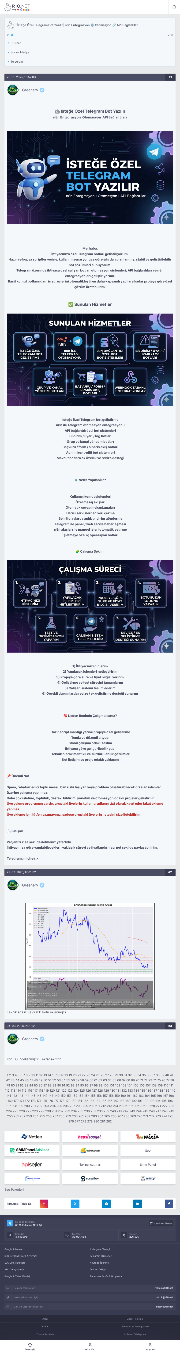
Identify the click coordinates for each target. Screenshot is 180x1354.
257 (55, 1116)
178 (62, 1101)
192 (145, 1101)
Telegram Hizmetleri (101, 1255)
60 (91, 1080)
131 (118, 1090)
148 (50, 1095)
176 (50, 1101)
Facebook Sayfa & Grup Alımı (106, 1276)
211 (97, 1106)
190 (134, 1101)
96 (87, 1085)
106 (142, 1085)
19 (70, 1075)
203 (46, 1106)
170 (16, 1101)
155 (93, 1095)
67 (123, 1080)
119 (46, 1090)
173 (33, 1101)
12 (41, 1075)
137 (154, 1090)
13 (45, 1075)
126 (88, 1090)
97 (91, 1085)
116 (29, 1090)
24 (93, 1075)
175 (44, 1101)
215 (121, 1106)
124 (76, 1090)
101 (111, 1085)
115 (24, 1090)
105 (136, 1085)
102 (117, 1085)
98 (96, 1085)
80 (13, 1085)
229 (41, 1111)
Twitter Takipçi (98, 1269)
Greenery (30, 90)
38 (158, 1075)
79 (8, 1085)
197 (8, 1106)
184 (97, 1101)
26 (102, 1075)
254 (35, 1116)
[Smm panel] (32, 1150)
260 (75, 1116)
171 (21, 1101)
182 (85, 1101)
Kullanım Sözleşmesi (135, 1334)
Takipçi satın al (90, 1164)
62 (100, 1080)
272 (151, 1116)
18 (66, 1075)
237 (93, 1111)
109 (160, 1085)
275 (170, 1116)
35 (144, 1075)
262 (87, 1116)
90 (59, 1085)
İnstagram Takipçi (100, 1249)
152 (74, 1095)
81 (17, 1085)
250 (10, 1116)
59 (87, 1080)
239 (106, 1111)
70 (137, 1080)
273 (158, 1116)
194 (158, 1101)
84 (31, 1085)
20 (75, 1075)
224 (9, 1111)
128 (100, 1090)
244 (139, 1111)
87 (45, 1085)
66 (119, 1080)
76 (163, 1080)
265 (107, 1116)
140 (172, 1090)
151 (69, 1095)
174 (39, 1101)
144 (26, 1095)
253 (29, 1116)
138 (160, 1090)
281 (102, 1121)
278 (83, 1121)
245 (145, 1111)
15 (53, 1075)
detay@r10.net (164, 1306)
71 (141, 1080)
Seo (148, 1150)
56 (73, 1080)
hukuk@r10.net (164, 1297)
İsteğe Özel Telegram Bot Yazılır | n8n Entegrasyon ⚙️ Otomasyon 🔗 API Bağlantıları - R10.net (17, 7)
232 (61, 1111)
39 (162, 1075)
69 (133, 1080)
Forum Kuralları (45, 1334)
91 (63, 1085)
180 (73, 1101)
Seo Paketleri (14, 1189)
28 (111, 1075)
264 (100, 1116)
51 (49, 1080)
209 (85, 1106)
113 (13, 1090)
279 (90, 1121)
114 (18, 1090)
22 (84, 1075)
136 (148, 1090)
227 (28, 1111)
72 (146, 1080)
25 (98, 1075)
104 (129, 1085)
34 (139, 1075)
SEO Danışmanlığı (14, 1269)
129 (106, 1090)
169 (10, 1101)
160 (123, 1095)
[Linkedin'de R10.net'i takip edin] (137, 1204)
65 (114, 1080)
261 (81, 1116)
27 (107, 1075)
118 (40, 1090)
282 (109, 1121)
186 (109, 1101)
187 (115, 1101)
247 (158, 1111)
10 (33, 1075)
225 (15, 1111)
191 (140, 1101)
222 (165, 1106)
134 (136, 1090)
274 (164, 1116)
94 (77, 1085)
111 (171, 1085)
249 (171, 1111)
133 (130, 1090)
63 (105, 1080)
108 (154, 1085)
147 (44, 1095)
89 (54, 1085)
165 (153, 1095)
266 (113, 1116)
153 (80, 1095)
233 (67, 1111)
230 (48, 1111)
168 (171, 1095)
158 (111, 1095)
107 (148, 1085)
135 (142, 1090)
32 (130, 1075)
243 (132, 1111)
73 (150, 1080)
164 (147, 1095)
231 (54, 1111)
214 (115, 1106)
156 (99, 1095)
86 (40, 1085)
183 (91, 1101)
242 (125, 1111)
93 (73, 1085)
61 (96, 1080)
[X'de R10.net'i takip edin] (75, 1204)
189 (128, 1101)
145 (32, 1095)
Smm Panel (148, 1164)
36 (148, 1075)
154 (87, 1095)
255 (42, 1116)
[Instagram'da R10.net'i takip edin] (44, 1204)
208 (79, 1106)
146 (38, 1095)
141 (8, 1095)
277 (77, 1121)
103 (123, 1085)
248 (165, 1111)
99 (100, 1085)
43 (13, 1080)
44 (17, 1080)
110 (166, 1085)
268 (126, 1116)
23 (88, 1075)
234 (74, 1111)
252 (22, 1116)
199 (20, 1106)
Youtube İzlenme (99, 1262)
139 (166, 1090)
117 (35, 1090)
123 (70, 1090)
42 (8, 1080)
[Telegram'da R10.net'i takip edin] (106, 1204)
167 (165, 1095)
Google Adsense (13, 1249)
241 (119, 1111)
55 (68, 1080)
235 (80, 1111)
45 (22, 1080)
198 (14, 1106)
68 (128, 1080)
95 (82, 1085)
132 (124, 1090)
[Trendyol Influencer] (148, 1136)
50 (45, 1080)
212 (103, 1106)
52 (54, 1080)
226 (22, 1111)
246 (152, 1111)
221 (158, 1106)
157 (105, 1095)
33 (134, 1075)
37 (153, 1075)
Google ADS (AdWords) (17, 1276)
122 (64, 1090)
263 (94, 1116)
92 (68, 1085)
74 (154, 1080)
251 (16, 1116)
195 (164, 1101)
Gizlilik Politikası (135, 1318)
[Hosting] (32, 1136)
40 (167, 1075)
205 (59, 1106)
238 (100, 1111)
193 (151, 1101)
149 (57, 1095)
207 (72, 1106)
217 (133, 1106)
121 (58, 1090)
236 (87, 1111)
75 (159, 1080)
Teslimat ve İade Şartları (135, 1326)
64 (110, 1080)
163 (141, 1095)
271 (145, 1116)
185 (103, 1101)
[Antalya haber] (89, 1150)
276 (71, 1121)
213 (109, 1106)
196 (170, 1101)
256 (49, 1116)
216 (127, 1106)
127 (94, 1090)
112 (7, 1090)
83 (26, 1085)
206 (66, 1106)
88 (50, 1085)
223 (171, 1106)
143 (20, 1095)
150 (63, 1095)
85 (36, 1085)
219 (145, 1106)
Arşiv (45, 1318)
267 (120, 1116)
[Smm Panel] (89, 1136)
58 (82, 1080)
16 (58, 1075)
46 (27, 1080)
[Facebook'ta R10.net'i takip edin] (169, 1204)
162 (135, 1095)
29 (116, 1075)
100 (106, 1085)
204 (53, 1106)
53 (59, 1080)
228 (35, 1111)
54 (63, 1080)
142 (14, 1095)
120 (52, 1090)
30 (121, 1075)
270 (139, 1116)
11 (37, 1075)
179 (67, 1101)
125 (82, 1090)
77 (167, 1080)
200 (27, 1106)
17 (62, 1075)
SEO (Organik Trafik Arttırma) (20, 1255)
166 (159, 1095)
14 (49, 1075)
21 (79, 1075)
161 (129, 1095)
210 (91, 1106)
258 (61, 1116)
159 (117, 1095)
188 (121, 1101)
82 (22, 1085)
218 (139, 1106)
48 (36, 1080)
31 (125, 1075)
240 (113, 1111)
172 (27, 1101)
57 (77, 1080)
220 (152, 1106)
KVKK (45, 1326)
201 (33, 1106)
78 (172, 1080)
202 (39, 1106)
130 (112, 1090)
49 (40, 1080)
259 (68, 1116)
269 (133, 1116)
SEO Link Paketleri (14, 1262)
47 (31, 1080)
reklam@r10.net (164, 1287)
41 (171, 1075)
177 (56, 1101)
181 (79, 1101)
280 (96, 1121)
